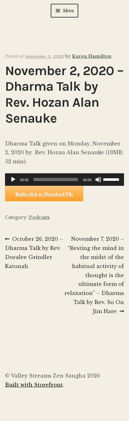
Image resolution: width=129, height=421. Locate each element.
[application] (64, 179)
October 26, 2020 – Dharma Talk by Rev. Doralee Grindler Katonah (34, 252)
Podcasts (39, 217)
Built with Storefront (34, 385)
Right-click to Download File (44, 193)
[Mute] (98, 179)
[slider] (112, 179)
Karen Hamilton (91, 56)
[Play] (13, 179)
